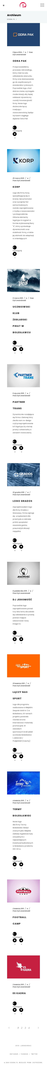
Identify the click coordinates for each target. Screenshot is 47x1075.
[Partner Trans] (23, 375)
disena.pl (11, 19)
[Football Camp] (23, 891)
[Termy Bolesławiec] (23, 782)
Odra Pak (20, 60)
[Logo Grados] (23, 474)
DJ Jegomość (22, 599)
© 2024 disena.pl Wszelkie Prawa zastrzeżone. (23, 1062)
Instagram (14, 1054)
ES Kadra (19, 993)
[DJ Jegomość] (23, 573)
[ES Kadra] (23, 966)
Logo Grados (22, 501)
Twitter (34, 1054)
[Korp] (23, 160)
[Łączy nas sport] (23, 665)
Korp (16, 186)
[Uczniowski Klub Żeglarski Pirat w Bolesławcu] (23, 280)
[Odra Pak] (23, 34)
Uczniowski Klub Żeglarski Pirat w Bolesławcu (22, 319)
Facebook (24, 1054)
